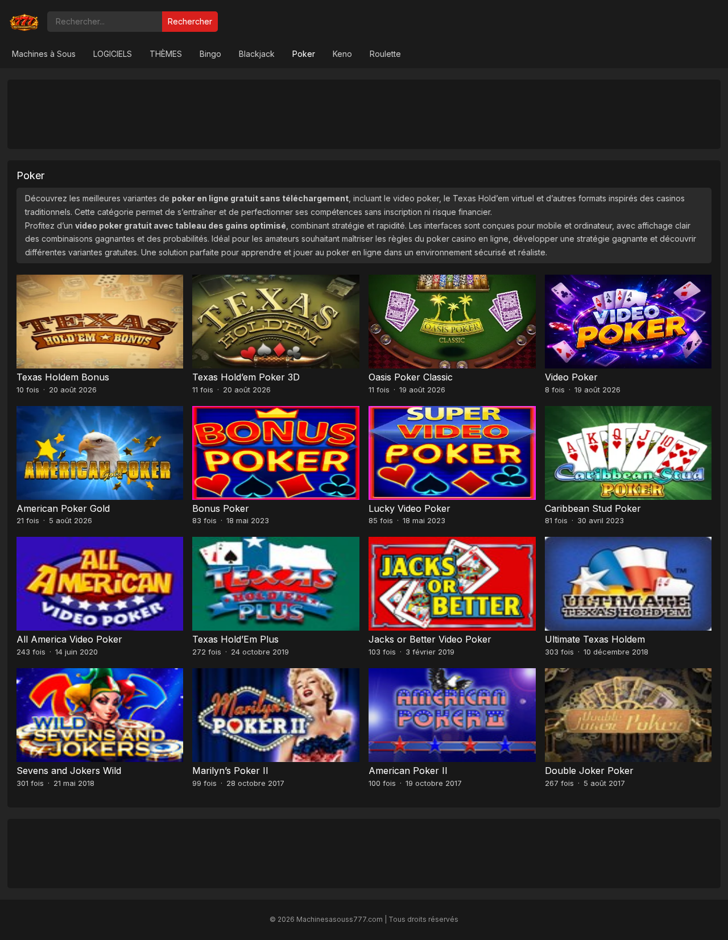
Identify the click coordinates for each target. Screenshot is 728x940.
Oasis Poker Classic (411, 377)
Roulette (385, 54)
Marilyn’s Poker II (230, 770)
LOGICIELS (112, 54)
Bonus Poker (220, 508)
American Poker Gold (63, 508)
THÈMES (166, 54)
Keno (342, 54)
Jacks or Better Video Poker (430, 639)
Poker (303, 54)
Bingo (210, 54)
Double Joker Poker (589, 770)
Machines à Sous (44, 54)
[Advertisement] (364, 113)
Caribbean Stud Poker (593, 508)
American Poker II (408, 770)
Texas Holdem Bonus (62, 377)
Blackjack (257, 54)
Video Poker (571, 377)
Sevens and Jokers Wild (68, 770)
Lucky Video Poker (409, 508)
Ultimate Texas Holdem (595, 639)
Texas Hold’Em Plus (235, 639)
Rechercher (190, 21)
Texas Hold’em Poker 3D (246, 377)
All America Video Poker (69, 639)
